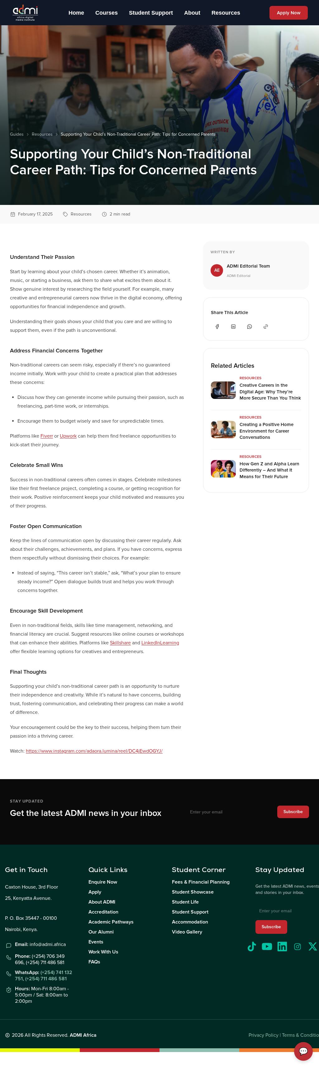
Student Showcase (193, 892)
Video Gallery (187, 932)
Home (76, 13)
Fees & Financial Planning (201, 882)
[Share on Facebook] (217, 326)
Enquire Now (102, 882)
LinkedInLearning (160, 643)
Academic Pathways (111, 922)
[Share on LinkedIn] (233, 326)
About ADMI (101, 902)
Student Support (151, 13)
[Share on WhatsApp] (249, 326)
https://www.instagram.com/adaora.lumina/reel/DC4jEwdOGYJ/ (94, 751)
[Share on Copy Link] (265, 326)
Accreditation (103, 912)
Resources (226, 13)
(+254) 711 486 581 (46, 979)
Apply (94, 892)
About (192, 13)
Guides (17, 134)
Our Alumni (101, 932)
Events (95, 942)
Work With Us (103, 952)
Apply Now (288, 13)
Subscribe (293, 811)
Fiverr (46, 436)
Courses (106, 13)
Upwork (68, 436)
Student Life (185, 902)
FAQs (94, 962)
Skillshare (120, 643)
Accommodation (190, 922)
